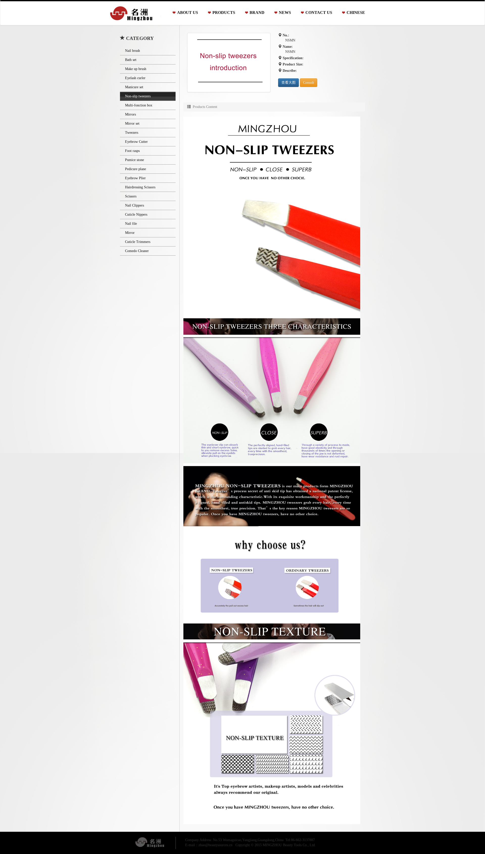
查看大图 (288, 82)
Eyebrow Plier (135, 178)
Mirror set (132, 123)
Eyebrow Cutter (136, 142)
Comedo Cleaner (137, 251)
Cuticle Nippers (136, 214)
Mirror (130, 233)
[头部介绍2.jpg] (229, 62)
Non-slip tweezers (138, 96)
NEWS (285, 12)
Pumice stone (134, 160)
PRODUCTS (223, 12)
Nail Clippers (134, 205)
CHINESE (356, 12)
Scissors (130, 196)
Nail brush (132, 51)
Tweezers (131, 132)
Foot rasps (132, 151)
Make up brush (135, 69)
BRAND (257, 12)
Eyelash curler (135, 78)
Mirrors (130, 114)
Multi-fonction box (138, 105)
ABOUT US (187, 12)
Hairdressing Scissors (140, 187)
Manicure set (134, 87)
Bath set (130, 60)
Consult (308, 82)
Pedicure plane (135, 169)
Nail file (131, 224)
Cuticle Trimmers (137, 242)
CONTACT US (318, 12)
